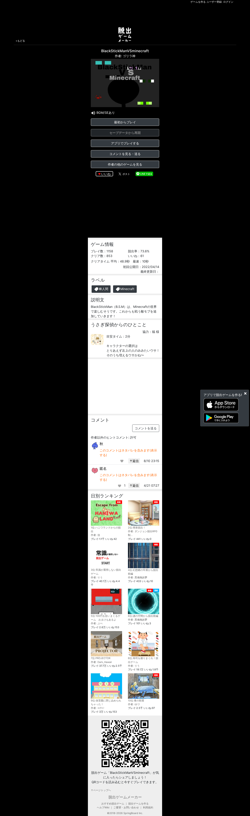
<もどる (20, 40)
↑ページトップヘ (101, 790)
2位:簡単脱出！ (137, 527)
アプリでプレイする (125, 143)
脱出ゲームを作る (138, 803)
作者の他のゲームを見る (125, 164)
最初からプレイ (125, 122)
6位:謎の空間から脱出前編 (143, 615)
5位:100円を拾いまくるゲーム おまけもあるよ (105, 617)
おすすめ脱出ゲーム (112, 803)
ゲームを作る (198, 1)
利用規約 (148, 807)
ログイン (228, 1)
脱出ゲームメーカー (125, 797)
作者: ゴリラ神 (125, 56)
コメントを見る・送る (125, 154)
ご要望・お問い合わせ (126, 807)
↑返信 (134, 461)
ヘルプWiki (103, 807)
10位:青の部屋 (136, 700)
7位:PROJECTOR (100, 658)
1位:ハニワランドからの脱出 (106, 529)
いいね (106, 174)
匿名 (103, 469)
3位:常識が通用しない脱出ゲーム (106, 571)
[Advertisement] (125, 14)
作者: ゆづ (134, 704)
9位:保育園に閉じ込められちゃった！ (106, 702)
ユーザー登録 (214, 1)
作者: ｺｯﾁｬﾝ (97, 708)
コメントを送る (146, 428)
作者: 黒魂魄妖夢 (137, 577)
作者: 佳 (95, 535)
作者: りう (97, 577)
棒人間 (103, 289)
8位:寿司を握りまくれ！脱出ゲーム (143, 660)
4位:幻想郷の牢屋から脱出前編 (143, 572)
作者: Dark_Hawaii (101, 662)
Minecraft (127, 289)
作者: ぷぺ (97, 623)
